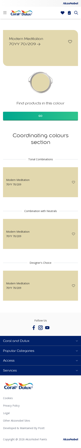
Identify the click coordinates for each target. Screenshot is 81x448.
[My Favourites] (62, 13)
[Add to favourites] (70, 41)
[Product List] (69, 13)
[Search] (76, 13)
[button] (40, 340)
